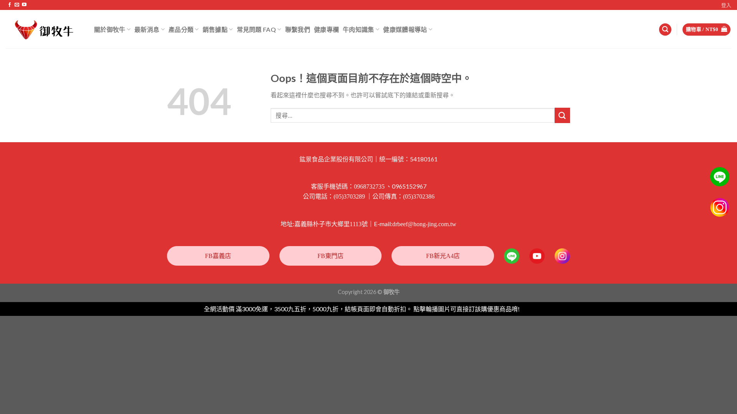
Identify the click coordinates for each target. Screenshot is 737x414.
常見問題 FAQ (256, 29)
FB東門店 (330, 256)
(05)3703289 (349, 196)
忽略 (527, 309)
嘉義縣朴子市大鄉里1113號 (331, 224)
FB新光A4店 (443, 256)
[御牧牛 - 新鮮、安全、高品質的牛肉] (44, 29)
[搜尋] (665, 29)
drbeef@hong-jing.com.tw (424, 224)
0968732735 (369, 186)
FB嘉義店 (218, 256)
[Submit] (562, 115)
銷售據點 (215, 29)
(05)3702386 (419, 196)
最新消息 (146, 29)
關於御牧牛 (110, 29)
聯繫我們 (297, 29)
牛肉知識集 (358, 29)
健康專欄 (326, 29)
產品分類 (181, 29)
